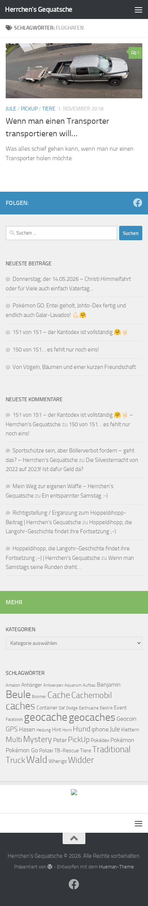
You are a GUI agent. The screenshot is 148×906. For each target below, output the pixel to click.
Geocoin (127, 718)
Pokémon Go (22, 750)
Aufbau (89, 685)
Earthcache (89, 708)
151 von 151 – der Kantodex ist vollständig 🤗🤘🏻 (70, 332)
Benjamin (109, 684)
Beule (18, 694)
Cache (58, 695)
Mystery (37, 739)
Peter (60, 740)
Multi (14, 739)
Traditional (111, 749)
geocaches (92, 717)
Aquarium (73, 685)
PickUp (79, 739)
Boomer (39, 696)
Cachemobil (91, 695)
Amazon (13, 685)
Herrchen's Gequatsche (38, 9)
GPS (12, 729)
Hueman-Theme (116, 867)
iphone (100, 729)
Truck (15, 760)
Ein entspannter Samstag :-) (75, 495)
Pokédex (100, 740)
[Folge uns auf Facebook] (137, 202)
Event (120, 707)
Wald (36, 760)
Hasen (27, 729)
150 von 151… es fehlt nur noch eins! (56, 349)
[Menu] (138, 9)
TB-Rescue (66, 750)
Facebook (14, 719)
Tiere (48, 109)
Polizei (46, 750)
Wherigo (58, 761)
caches (20, 706)
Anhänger (31, 685)
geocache (46, 717)
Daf (62, 708)
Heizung (43, 730)
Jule (11, 109)
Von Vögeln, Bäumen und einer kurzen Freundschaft (74, 367)
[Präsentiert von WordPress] (49, 866)
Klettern (130, 729)
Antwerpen (53, 685)
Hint (56, 729)
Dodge (72, 708)
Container (47, 707)
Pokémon (122, 740)
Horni (67, 730)
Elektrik (106, 708)
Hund (81, 728)
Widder (81, 760)
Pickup (29, 109)
